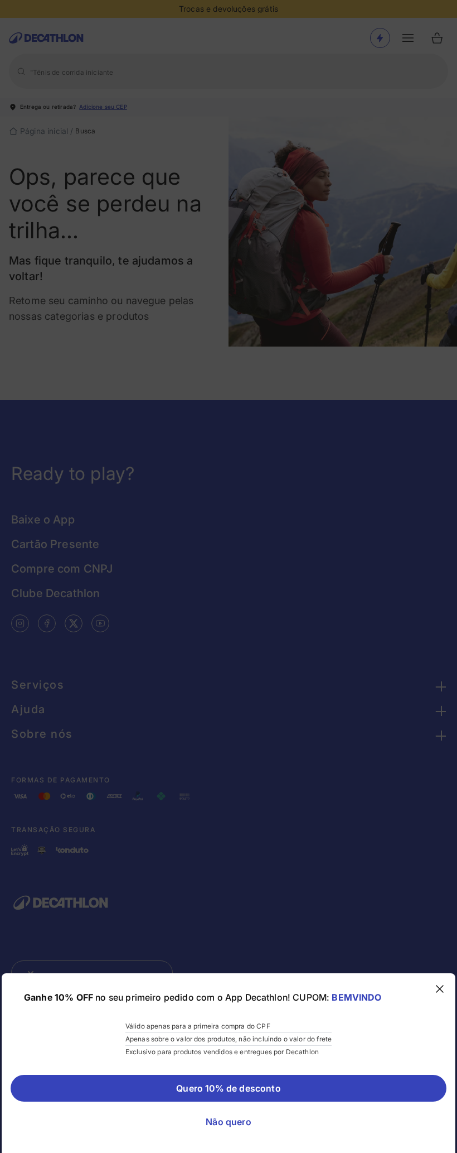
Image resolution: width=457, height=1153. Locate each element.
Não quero (228, 1121)
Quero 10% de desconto (228, 1088)
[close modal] (439, 989)
